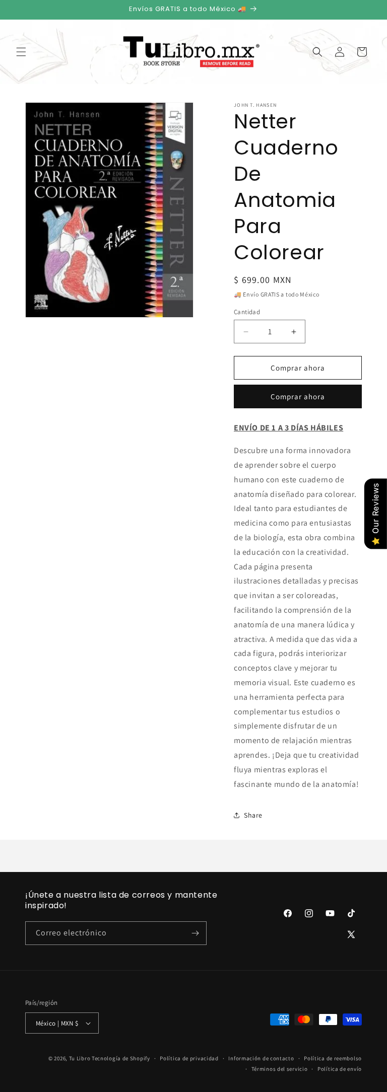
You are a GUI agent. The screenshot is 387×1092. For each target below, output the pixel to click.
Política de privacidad (189, 1058)
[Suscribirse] (195, 933)
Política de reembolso (333, 1058)
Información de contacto (261, 1058)
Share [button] (253, 815)
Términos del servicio (279, 1068)
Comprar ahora (298, 396)
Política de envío (339, 1068)
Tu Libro (80, 1058)
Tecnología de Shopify (121, 1058)
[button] (21, 52)
